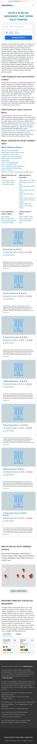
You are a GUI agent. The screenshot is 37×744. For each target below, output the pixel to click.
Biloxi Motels (5, 216)
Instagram (11, 722)
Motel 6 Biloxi (5, 160)
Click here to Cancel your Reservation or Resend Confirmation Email (16, 694)
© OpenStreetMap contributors (28, 586)
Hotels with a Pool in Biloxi (27, 180)
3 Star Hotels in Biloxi (7, 182)
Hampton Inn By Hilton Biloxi (10, 150)
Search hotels (18, 37)
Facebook (22, 720)
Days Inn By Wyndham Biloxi (10, 162)
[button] (23, 577)
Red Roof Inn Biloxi (7, 170)
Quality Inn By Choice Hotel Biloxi (11, 156)
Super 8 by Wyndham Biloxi (22, 97)
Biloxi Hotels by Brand (11, 147)
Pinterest (24, 722)
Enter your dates (18, 591)
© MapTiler (18, 586)
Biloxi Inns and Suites (7, 218)
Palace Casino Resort (24, 123)
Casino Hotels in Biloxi (26, 216)
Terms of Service (9, 737)
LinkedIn (17, 722)
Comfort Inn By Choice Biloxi (10, 154)
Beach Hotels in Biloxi (26, 218)
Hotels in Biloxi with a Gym (27, 198)
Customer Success (19, 714)
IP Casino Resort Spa (15, 125)
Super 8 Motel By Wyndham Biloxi (11, 168)
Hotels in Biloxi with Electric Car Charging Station (25, 205)
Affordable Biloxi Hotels (8, 220)
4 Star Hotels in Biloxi (7, 180)
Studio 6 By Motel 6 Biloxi (9, 164)
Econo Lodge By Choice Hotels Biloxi (13, 166)
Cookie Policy (29, 737)
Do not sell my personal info (11, 717)
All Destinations (23, 712)
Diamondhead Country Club (9, 130)
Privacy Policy (19, 737)
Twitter (28, 720)
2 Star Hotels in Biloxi (7, 184)
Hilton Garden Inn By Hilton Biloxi (11, 158)
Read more (6, 268)
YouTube (4, 722)
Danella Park (23, 132)
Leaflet (13, 586)
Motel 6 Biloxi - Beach (15, 95)
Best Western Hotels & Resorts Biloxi (12, 152)
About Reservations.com (9, 712)
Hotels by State (7, 714)
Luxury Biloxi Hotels (7, 222)
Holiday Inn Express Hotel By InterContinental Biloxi (17, 172)
